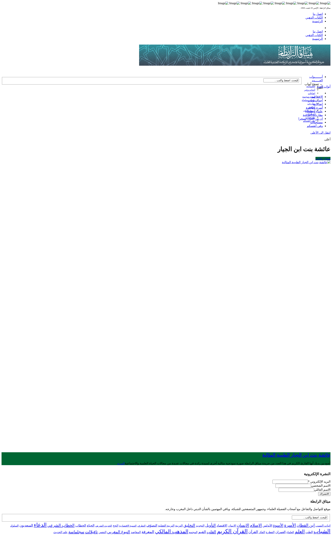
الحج (115, 525)
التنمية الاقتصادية (128, 525)
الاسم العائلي (322, 489)
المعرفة (148, 532)
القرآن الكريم (232, 531)
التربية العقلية (166, 525)
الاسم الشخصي (320, 485)
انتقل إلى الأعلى (320, 132)
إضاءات (311, 93)
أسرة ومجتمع (308, 96)
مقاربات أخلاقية (313, 115)
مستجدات (316, 122)
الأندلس (267, 525)
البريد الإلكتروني (319, 481)
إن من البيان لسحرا (310, 118)
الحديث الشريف (103, 525)
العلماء (290, 532)
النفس (102, 532)
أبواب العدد (323, 86)
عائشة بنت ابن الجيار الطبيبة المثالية (296, 454)
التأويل (210, 525)
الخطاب (80, 525)
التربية (179, 525)
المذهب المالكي (171, 531)
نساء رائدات (322, 158)
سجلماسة (76, 532)
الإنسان (243, 525)
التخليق (189, 525)
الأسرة (290, 525)
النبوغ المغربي (118, 532)
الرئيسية (317, 21)
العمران (280, 532)
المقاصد (136, 532)
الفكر (262, 532)
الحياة (91, 525)
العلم (300, 531)
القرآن (253, 532)
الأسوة (278, 525)
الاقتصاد (222, 525)
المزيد (121, 463)
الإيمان (232, 525)
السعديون (26, 525)
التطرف (141, 525)
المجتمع (193, 532)
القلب (211, 532)
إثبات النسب (322, 525)
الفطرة (270, 532)
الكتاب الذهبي (314, 17)
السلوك (14, 525)
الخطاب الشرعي (61, 525)
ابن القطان (306, 525)
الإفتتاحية (310, 86)
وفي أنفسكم (309, 121)
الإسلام (256, 525)
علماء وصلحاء (314, 111)
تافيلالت (91, 532)
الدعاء (40, 525)
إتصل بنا (318, 14)
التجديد (200, 525)
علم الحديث (60, 532)
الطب (309, 532)
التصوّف (151, 525)
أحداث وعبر (309, 90)
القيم (202, 532)
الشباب (322, 531)
